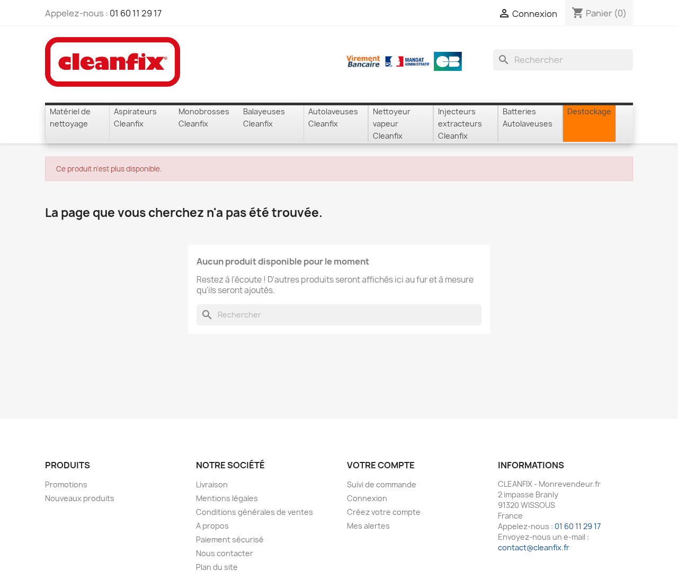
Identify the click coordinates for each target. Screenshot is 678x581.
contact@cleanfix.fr (533, 547)
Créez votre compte (384, 512)
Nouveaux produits (79, 498)
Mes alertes (368, 526)
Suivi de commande (381, 484)
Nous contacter (224, 553)
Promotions (66, 484)
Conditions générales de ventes (254, 512)
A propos (212, 526)
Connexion (367, 498)
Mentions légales (227, 498)
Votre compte (381, 465)
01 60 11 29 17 (136, 13)
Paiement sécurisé (230, 539)
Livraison (212, 484)
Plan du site (217, 567)
